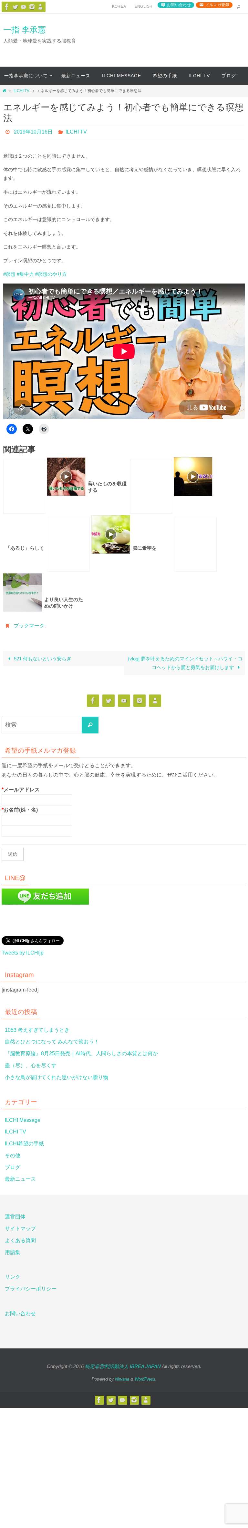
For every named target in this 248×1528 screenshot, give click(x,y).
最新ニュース (20, 1178)
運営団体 (15, 1216)
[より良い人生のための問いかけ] (196, 544)
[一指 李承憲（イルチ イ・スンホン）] (7, 7)
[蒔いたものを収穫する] (24, 486)
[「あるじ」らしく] (151, 486)
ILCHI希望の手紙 (24, 1143)
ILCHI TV (21, 91)
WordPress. (146, 1378)
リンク (12, 1276)
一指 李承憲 (24, 29)
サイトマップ (20, 1228)
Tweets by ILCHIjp (23, 952)
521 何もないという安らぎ (42, 658)
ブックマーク (29, 626)
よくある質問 (20, 1240)
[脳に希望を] (69, 544)
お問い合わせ (179, 5)
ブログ (12, 1166)
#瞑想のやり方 (51, 274)
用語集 (12, 1251)
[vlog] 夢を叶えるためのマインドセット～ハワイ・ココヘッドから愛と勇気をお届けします (185, 663)
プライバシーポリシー (31, 1288)
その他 (12, 1155)
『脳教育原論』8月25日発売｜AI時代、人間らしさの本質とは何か (81, 1053)
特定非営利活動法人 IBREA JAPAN (123, 1366)
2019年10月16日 (33, 132)
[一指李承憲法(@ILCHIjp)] (15, 7)
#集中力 (25, 274)
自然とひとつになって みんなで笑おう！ (52, 1041)
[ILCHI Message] (23, 7)
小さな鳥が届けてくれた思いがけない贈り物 (56, 1076)
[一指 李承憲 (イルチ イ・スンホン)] (32, 7)
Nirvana (122, 1378)
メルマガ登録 (217, 5)
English (144, 6)
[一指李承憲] (40, 7)
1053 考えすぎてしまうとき (37, 1029)
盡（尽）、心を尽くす (31, 1065)
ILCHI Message (22, 1119)
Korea (119, 6)
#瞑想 (9, 274)
